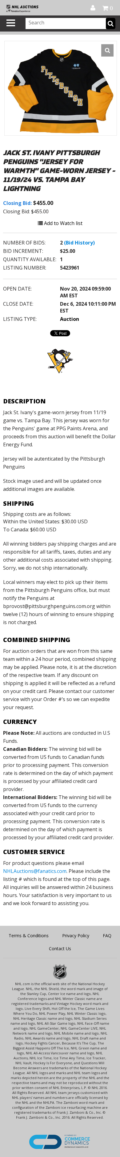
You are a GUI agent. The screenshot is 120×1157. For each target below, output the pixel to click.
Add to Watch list (62, 223)
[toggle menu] (11, 23)
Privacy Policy (75, 935)
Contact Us (60, 948)
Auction (69, 319)
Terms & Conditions (29, 935)
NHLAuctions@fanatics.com (34, 871)
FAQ (107, 935)
